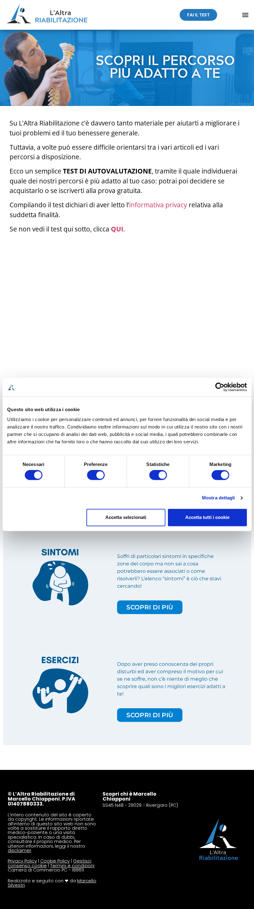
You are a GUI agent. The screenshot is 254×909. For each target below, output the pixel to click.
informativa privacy (158, 204)
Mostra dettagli (218, 498)
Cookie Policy (55, 861)
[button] (245, 15)
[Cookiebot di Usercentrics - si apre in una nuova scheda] (220, 387)
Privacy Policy (22, 861)
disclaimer (19, 850)
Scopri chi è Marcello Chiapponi (129, 796)
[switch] (96, 475)
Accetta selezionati (125, 517)
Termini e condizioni (72, 866)
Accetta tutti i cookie (207, 517)
